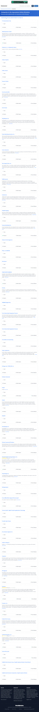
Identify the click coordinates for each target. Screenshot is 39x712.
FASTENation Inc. (5, 118)
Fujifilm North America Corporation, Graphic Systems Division (14, 672)
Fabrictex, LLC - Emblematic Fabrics (9, 47)
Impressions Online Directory (6, 8)
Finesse (3, 287)
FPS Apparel (4, 570)
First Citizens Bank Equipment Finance (10, 313)
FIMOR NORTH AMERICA (7, 272)
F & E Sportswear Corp (6, 20)
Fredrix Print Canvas (6, 619)
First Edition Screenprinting (7, 339)
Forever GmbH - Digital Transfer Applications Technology (13, 510)
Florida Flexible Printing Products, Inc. (9, 456)
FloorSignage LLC (5, 426)
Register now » (29, 699)
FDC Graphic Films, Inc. (6, 163)
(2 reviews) (13, 458)
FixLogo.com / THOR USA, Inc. (8, 366)
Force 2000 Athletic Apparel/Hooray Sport (10, 498)
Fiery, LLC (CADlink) (6, 250)
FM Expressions (5, 487)
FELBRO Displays (5, 210)
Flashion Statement (6, 376)
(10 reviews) (13, 587)
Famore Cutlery (5, 81)
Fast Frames (4, 107)
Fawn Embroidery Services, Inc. (8, 134)
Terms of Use (14, 709)
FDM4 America (5, 179)
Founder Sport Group (6, 521)
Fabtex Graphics (5, 59)
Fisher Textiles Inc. (6, 350)
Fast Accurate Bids (6, 92)
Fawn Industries (5, 150)
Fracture (4, 586)
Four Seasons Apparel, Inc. (7, 531)
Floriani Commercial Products (8, 442)
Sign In (36, 5)
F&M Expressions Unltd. (7, 31)
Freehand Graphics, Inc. (7, 634)
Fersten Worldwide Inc (6, 225)
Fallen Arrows (5, 70)
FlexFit (3, 400)
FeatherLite (4, 194)
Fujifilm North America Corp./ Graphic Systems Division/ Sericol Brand (16, 662)
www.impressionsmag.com (28, 709)
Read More (4, 36)
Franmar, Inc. (5, 603)
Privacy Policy (7, 709)
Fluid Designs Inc (5, 473)
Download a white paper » (18, 700)
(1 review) (12, 635)
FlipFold (3, 415)
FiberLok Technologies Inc (7, 239)
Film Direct (4, 261)
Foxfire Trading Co (5, 542)
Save (4, 23)
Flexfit (3, 387)
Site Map (20, 709)
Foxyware (4, 556)
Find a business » (4, 699)
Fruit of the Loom (5, 651)
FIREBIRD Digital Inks (6, 302)
